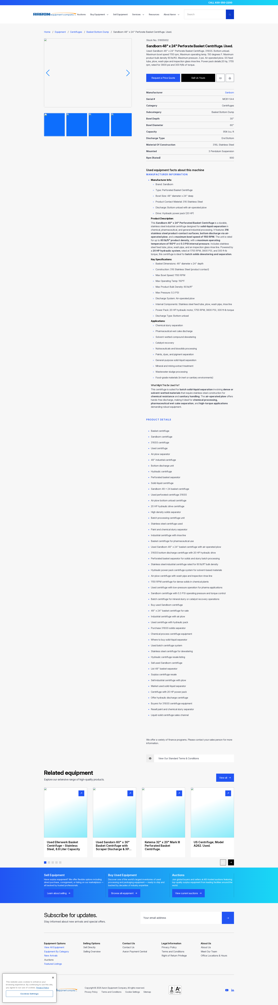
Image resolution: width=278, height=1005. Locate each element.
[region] (29, 988)
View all (223, 777)
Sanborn (229, 92)
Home (47, 31)
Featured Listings (53, 963)
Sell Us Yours (198, 77)
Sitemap (147, 992)
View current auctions (186, 893)
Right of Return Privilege (174, 955)
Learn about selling (57, 893)
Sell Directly (89, 947)
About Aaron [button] (170, 14)
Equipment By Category (56, 951)
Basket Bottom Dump (97, 31)
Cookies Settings (29, 994)
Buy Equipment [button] (97, 14)
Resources (154, 14)
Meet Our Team (209, 951)
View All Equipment (54, 947)
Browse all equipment (122, 893)
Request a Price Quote (163, 77)
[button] (45, 862)
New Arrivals (50, 955)
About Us (206, 947)
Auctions (81, 14)
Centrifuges (76, 31)
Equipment (60, 31)
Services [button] (136, 14)
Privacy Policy (169, 947)
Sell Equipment (120, 14)
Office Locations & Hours (214, 955)
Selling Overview (92, 951)
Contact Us (128, 947)
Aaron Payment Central (134, 951)
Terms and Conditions (173, 951)
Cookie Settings (132, 992)
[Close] (53, 977)
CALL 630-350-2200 (220, 2)
